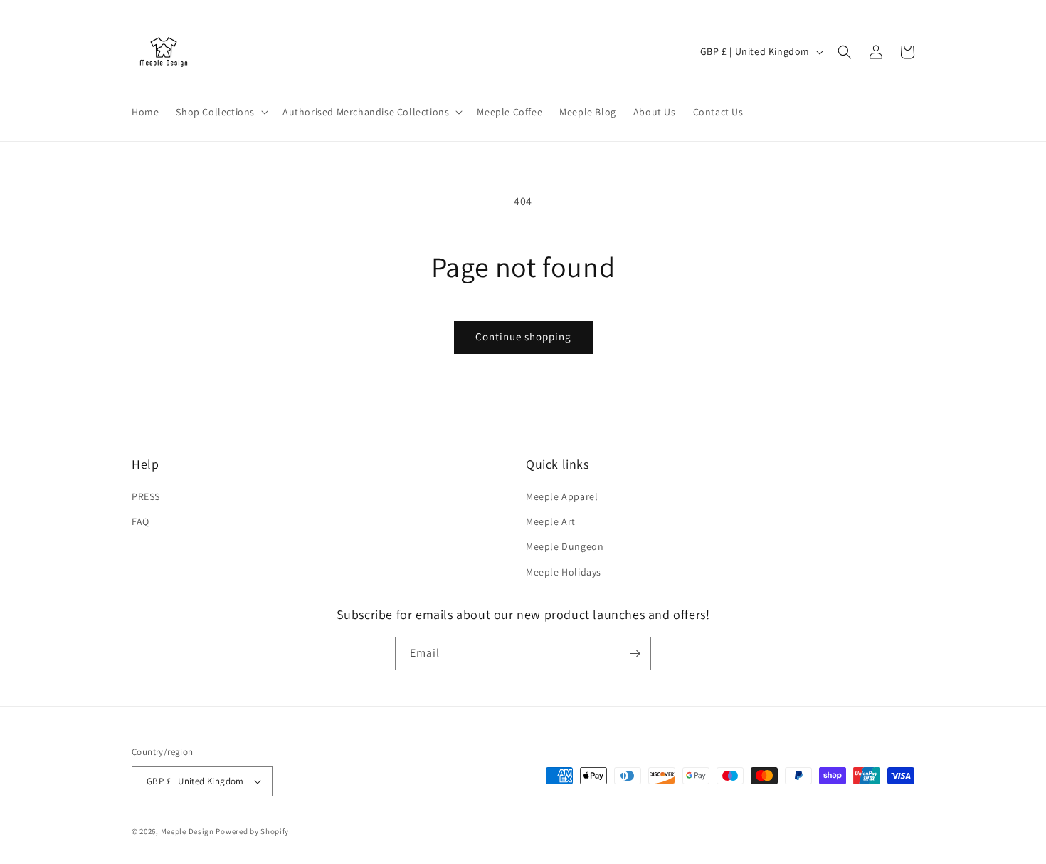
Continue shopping (523, 336)
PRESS (146, 496)
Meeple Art (551, 521)
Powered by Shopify (252, 831)
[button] (220, 112)
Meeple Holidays (563, 572)
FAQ (140, 521)
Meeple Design (187, 831)
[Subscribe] (634, 653)
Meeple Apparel (562, 496)
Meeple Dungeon (564, 546)
